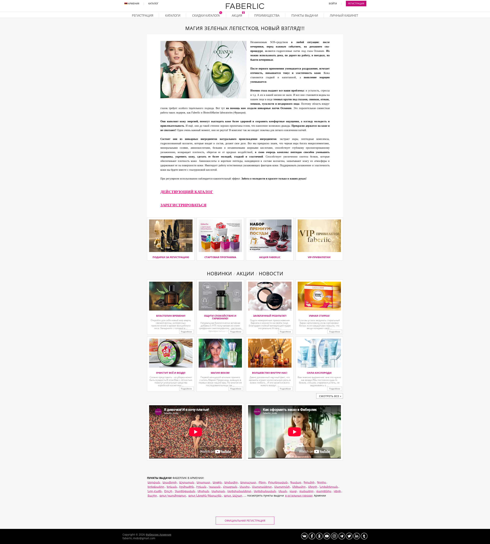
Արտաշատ (248, 482)
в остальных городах (299, 495)
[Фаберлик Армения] (245, 8)
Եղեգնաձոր (156, 487)
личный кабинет (344, 15)
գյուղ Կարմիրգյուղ (172, 495)
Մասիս (245, 487)
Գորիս (321, 482)
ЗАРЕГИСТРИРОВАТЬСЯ (183, 205)
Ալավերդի (170, 482)
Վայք (293, 491)
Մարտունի (282, 487)
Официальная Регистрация (245, 520)
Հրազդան (230, 487)
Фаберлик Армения (158, 534)
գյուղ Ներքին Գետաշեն (204, 495)
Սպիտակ (218, 491)
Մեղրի (312, 487)
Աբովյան (154, 482)
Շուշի (168, 491)
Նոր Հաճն (155, 491)
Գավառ (295, 482)
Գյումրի (309, 482)
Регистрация (356, 3)
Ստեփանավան (265, 491)
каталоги (172, 15)
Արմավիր (231, 482)
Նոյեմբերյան (329, 487)
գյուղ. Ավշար (233, 495)
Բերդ (262, 482)
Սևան (282, 491)
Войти (333, 3)
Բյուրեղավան (278, 482)
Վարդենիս (323, 491)
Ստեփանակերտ (239, 491)
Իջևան (201, 487)
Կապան (214, 487)
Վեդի (337, 491)
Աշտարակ (186, 482)
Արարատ (203, 482)
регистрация (142, 15)
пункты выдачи (304, 15)
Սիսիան (203, 491)
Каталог (153, 3)
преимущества (266, 15)
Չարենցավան (185, 491)
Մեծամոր (299, 487)
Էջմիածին (186, 487)
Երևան (172, 487)
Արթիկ (217, 482)
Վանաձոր (306, 491)
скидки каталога (206, 15)
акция (237, 15)
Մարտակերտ (262, 487)
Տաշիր (152, 495)
